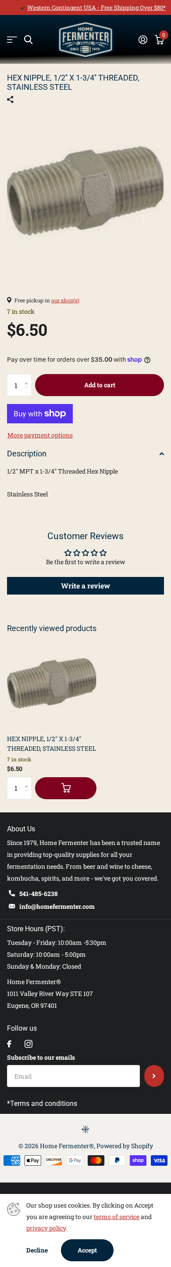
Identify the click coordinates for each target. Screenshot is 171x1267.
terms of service (116, 1216)
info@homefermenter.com (57, 906)
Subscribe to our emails (41, 1057)
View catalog (12, 40)
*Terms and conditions (42, 1103)
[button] (28, 377)
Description (26, 453)
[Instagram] (28, 1044)
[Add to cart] (65, 788)
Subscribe (154, 1076)
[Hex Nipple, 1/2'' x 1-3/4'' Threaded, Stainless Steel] (51, 683)
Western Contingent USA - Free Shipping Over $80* (96, 7)
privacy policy (46, 1228)
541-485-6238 (38, 893)
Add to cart (99, 385)
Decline (37, 1250)
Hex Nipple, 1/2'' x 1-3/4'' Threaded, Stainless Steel (51, 743)
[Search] (28, 40)
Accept (87, 1250)
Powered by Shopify (124, 1146)
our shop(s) (65, 300)
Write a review (85, 585)
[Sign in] (142, 39)
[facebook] (9, 1043)
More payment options (40, 435)
